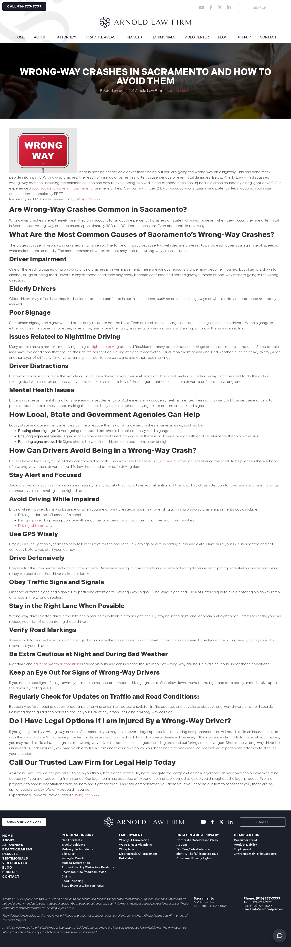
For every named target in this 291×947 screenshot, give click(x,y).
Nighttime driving (105, 347)
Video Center (197, 37)
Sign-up (244, 37)
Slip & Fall (68, 854)
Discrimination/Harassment (138, 854)
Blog (223, 37)
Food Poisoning (72, 881)
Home (20, 37)
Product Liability (245, 845)
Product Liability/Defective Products (88, 867)
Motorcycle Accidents (77, 849)
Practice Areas (100, 37)
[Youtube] (201, 7)
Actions (182, 845)
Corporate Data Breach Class (197, 840)
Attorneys (67, 37)
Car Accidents (72, 840)
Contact (268, 37)
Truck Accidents (73, 845)
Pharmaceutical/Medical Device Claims (84, 874)
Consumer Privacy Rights (194, 858)
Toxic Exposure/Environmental (83, 885)
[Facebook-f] (210, 7)
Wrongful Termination (134, 840)
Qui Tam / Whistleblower (193, 849)
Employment (242, 849)
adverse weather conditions (57, 664)
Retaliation (126, 858)
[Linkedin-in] (228, 7)
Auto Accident (178, 91)
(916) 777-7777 (87, 199)
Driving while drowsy (35, 526)
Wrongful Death (73, 858)
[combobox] (261, 7)
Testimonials (163, 37)
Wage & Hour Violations (135, 845)
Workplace (126, 849)
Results (134, 37)
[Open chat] (279, 935)
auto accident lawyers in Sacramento (63, 188)
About (40, 37)
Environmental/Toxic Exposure (255, 854)
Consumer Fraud (245, 840)
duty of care (162, 461)
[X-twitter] (219, 7)
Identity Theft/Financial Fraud (197, 854)
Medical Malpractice (76, 863)
